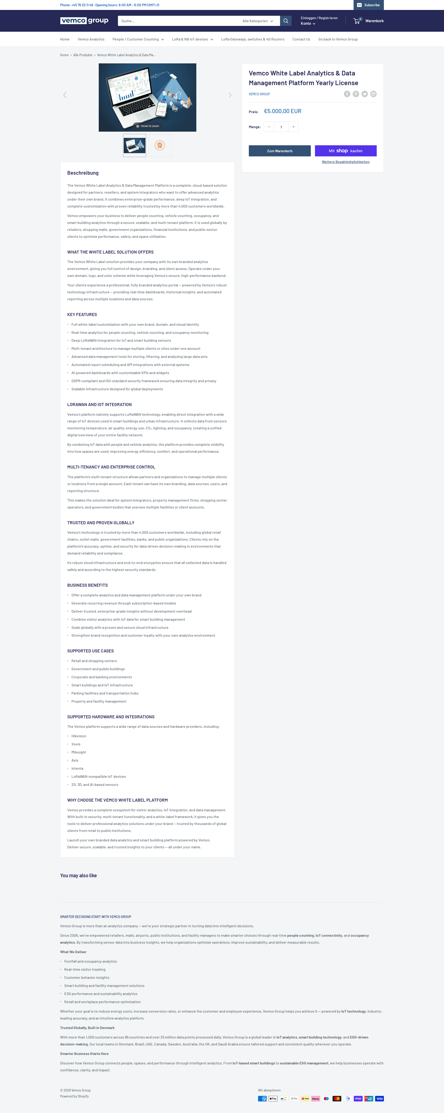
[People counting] (134, 145)
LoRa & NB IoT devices (190, 39)
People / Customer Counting (136, 39)
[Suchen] (286, 21)
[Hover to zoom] (147, 97)
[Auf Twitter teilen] (364, 93)
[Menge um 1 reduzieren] (269, 127)
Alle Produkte (82, 55)
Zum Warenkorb (280, 151)
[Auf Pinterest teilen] (356, 93)
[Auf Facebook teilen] (347, 93)
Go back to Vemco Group (338, 39)
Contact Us (301, 39)
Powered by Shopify (74, 1096)
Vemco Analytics (91, 39)
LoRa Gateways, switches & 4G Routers (252, 39)
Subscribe (372, 5)
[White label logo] (160, 145)
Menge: (255, 126)
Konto (306, 23)
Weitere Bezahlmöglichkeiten (346, 161)
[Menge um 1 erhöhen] (293, 127)
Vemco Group (259, 94)
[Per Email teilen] (373, 93)
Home (65, 39)
